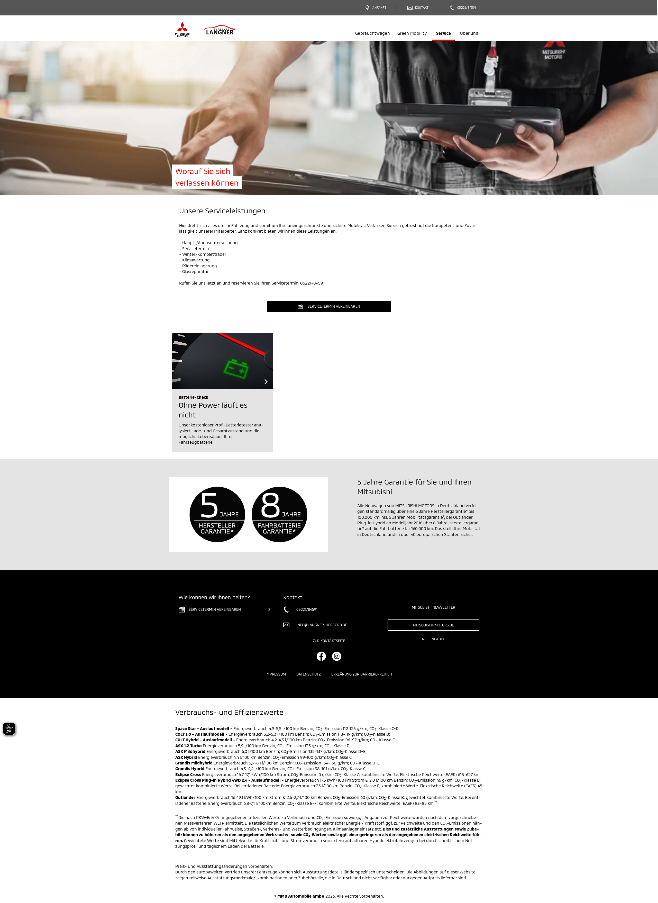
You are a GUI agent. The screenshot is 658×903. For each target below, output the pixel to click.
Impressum (276, 674)
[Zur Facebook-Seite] (321, 656)
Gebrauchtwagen (372, 33)
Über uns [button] (469, 33)
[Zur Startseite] (214, 29)
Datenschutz (308, 674)
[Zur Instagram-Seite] (336, 656)
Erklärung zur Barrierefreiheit (362, 674)
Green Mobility (412, 33)
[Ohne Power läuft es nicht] (222, 361)
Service (443, 33)
